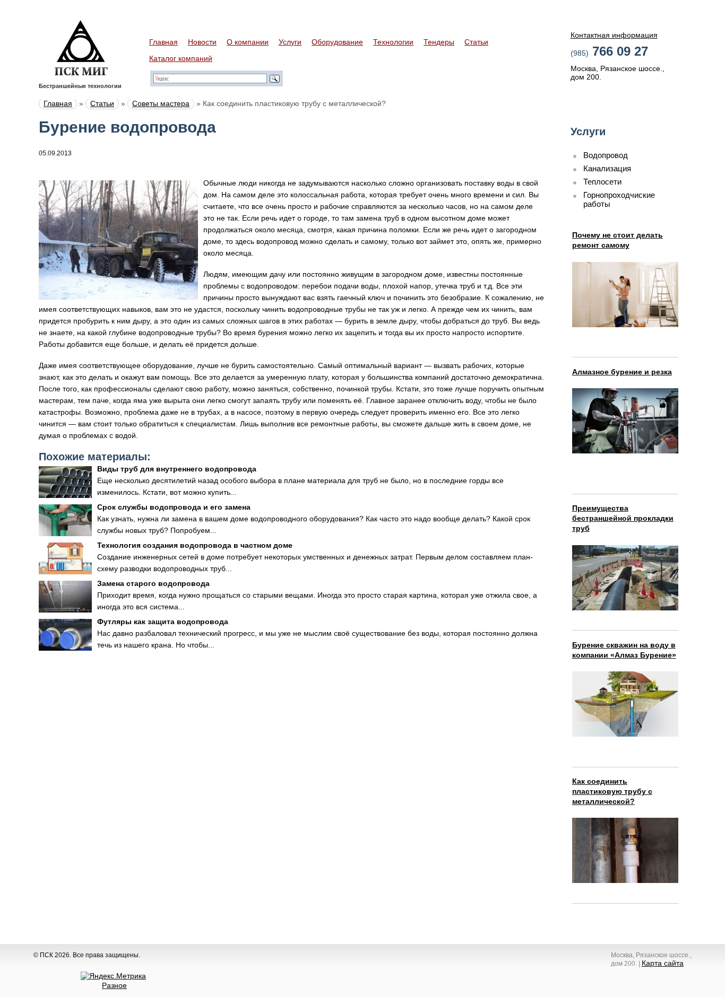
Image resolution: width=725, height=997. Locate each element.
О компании (248, 42)
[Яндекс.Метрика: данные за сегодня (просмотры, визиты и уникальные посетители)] (113, 976)
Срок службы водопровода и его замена (174, 507)
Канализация (607, 168)
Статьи (476, 42)
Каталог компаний (180, 58)
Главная (163, 42)
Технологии (393, 42)
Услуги (290, 42)
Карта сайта (663, 963)
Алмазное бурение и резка (622, 372)
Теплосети (602, 181)
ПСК (81, 47)
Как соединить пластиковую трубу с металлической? (612, 791)
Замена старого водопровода (153, 583)
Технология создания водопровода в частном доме (194, 545)
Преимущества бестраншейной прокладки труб (623, 518)
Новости (202, 42)
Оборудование (337, 42)
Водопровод (605, 155)
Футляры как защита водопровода (162, 621)
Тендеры (439, 42)
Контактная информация (614, 35)
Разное (114, 985)
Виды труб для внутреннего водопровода (176, 469)
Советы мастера (160, 103)
